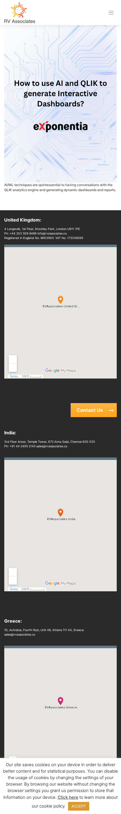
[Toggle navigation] (111, 13)
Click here (68, 797)
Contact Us (90, 410)
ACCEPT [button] (78, 806)
